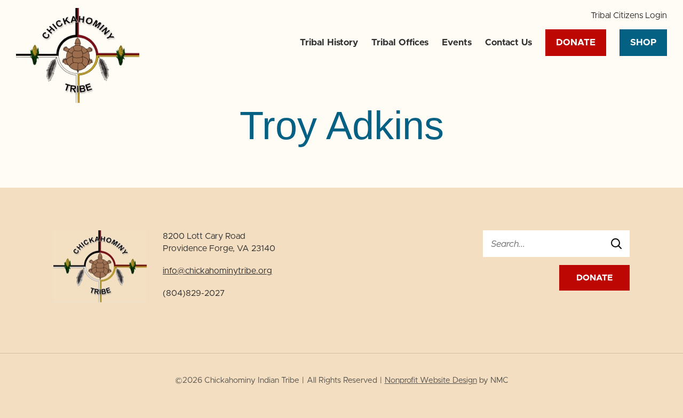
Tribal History (329, 42)
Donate (575, 42)
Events (457, 42)
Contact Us (508, 42)
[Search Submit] (616, 243)
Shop (643, 42)
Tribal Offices (399, 42)
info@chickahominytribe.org (217, 271)
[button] (629, 15)
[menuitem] (629, 15)
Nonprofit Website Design (431, 380)
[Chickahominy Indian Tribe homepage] (77, 99)
